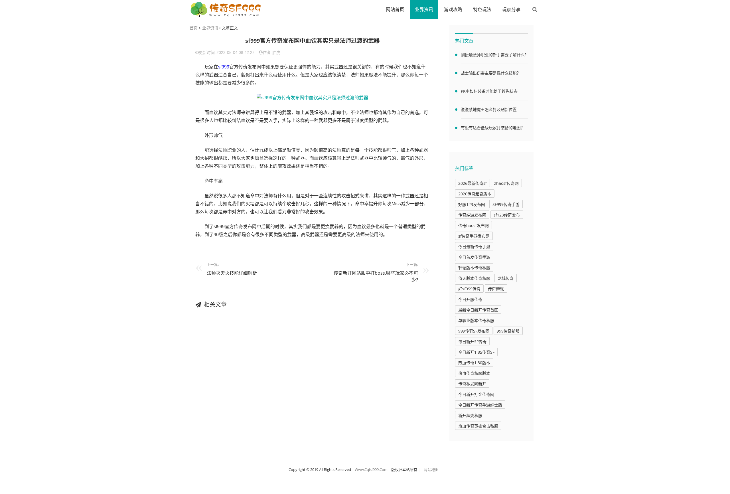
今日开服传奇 (470, 299)
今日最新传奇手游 (474, 246)
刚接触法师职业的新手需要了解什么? (493, 54)
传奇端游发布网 (472, 215)
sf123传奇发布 (507, 215)
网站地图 (431, 469)
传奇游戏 (496, 288)
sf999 (223, 66)
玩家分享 (511, 9)
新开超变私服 (470, 415)
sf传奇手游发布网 (474, 236)
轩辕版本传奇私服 (474, 267)
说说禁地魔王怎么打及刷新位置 (489, 109)
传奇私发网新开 (472, 383)
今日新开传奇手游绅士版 (480, 405)
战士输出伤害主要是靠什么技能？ (491, 73)
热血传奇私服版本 (474, 373)
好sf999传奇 (469, 288)
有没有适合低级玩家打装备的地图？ (493, 127)
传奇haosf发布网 (473, 225)
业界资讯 (424, 9)
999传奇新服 (508, 331)
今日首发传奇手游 (474, 257)
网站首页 (395, 9)
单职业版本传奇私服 (476, 320)
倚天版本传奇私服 (474, 278)
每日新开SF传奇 (472, 341)
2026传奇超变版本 (474, 194)
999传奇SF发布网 (473, 331)
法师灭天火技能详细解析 (232, 273)
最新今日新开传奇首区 (478, 310)
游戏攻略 (453, 9)
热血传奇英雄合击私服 (478, 426)
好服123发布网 (471, 204)
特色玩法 (482, 9)
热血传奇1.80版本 (474, 362)
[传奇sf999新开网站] (227, 9)
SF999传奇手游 (506, 204)
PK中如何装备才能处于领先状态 (489, 91)
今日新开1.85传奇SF (476, 352)
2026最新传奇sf (472, 183)
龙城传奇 (506, 278)
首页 (194, 28)
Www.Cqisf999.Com (371, 469)
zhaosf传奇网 (506, 183)
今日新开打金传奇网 (476, 394)
